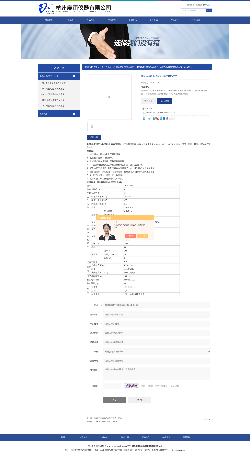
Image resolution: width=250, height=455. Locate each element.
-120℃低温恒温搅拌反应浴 (53, 83)
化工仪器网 (128, 450)
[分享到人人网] (163, 118)
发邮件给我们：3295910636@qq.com (160, 112)
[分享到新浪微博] (157, 118)
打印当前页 (150, 108)
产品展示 (110, 67)
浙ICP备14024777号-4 (161, 450)
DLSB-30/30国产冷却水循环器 (105, 422)
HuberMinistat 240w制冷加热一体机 (108, 418)
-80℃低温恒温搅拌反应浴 (53, 89)
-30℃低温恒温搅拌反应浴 (53, 100)
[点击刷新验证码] (131, 386)
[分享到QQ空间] (154, 118)
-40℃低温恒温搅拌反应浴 (53, 94)
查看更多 (44, 113)
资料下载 (154, 20)
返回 (205, 419)
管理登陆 (139, 450)
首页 (101, 67)
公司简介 (70, 20)
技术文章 (112, 20)
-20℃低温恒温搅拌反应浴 (53, 105)
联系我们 (207, 5)
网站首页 (190, 5)
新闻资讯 (133, 20)
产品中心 (91, 20)
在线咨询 (148, 101)
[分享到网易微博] (167, 118)
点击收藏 (165, 101)
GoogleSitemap (178, 450)
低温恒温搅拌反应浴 (49, 76)
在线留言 (199, 5)
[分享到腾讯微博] (160, 118)
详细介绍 (94, 137)
